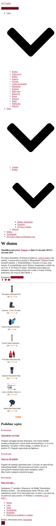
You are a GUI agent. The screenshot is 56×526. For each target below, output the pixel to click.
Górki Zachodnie (19, 84)
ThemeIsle (27, 519)
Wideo (9, 232)
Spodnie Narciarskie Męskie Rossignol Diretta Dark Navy (12, 376)
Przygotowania (17, 277)
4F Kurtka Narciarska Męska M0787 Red (12, 360)
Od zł (12, 297)
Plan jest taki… (8, 483)
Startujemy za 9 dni (10, 435)
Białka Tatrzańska (25, 222)
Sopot (14, 96)
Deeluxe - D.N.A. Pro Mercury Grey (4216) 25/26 (12, 311)
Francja (15, 79)
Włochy (15, 106)
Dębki (14, 76)
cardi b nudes (43, 258)
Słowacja (16, 94)
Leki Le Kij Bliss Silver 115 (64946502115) (12, 392)
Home (9, 503)
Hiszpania (16, 86)
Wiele (14, 101)
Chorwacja (16, 74)
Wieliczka (16, 103)
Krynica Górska (24, 227)
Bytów (15, 71)
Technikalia (11, 234)
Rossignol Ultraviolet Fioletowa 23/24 (12, 294)
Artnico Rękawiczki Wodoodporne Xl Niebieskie (12, 327)
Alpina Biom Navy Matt (12, 408)
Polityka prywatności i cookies (20, 515)
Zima (9, 507)
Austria (15, 167)
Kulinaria (11, 512)
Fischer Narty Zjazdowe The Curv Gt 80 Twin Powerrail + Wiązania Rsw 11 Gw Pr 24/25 (12, 343)
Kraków (15, 89)
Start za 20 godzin (9, 459)
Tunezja (15, 99)
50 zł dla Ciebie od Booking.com (21, 237)
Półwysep (16, 91)
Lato (8, 505)
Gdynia (15, 81)
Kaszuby (21, 224)
